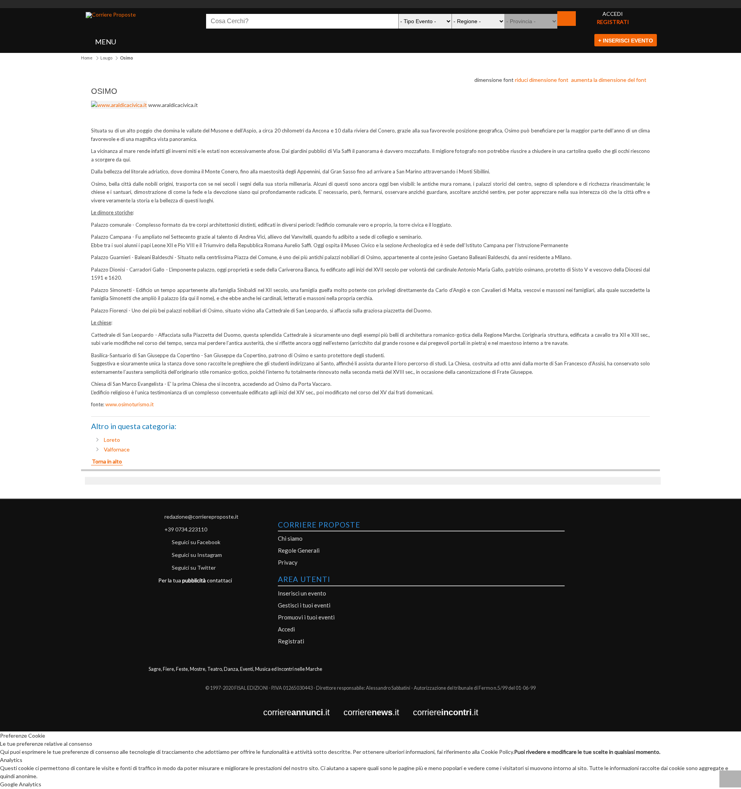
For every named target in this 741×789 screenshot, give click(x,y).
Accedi (286, 629)
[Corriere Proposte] (111, 15)
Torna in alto (107, 461)
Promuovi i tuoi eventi (306, 617)
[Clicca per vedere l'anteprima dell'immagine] (119, 105)
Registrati (291, 641)
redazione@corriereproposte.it (201, 516)
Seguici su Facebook (196, 542)
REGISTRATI (613, 22)
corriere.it (303, 713)
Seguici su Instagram (197, 554)
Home (87, 57)
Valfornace (117, 449)
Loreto (112, 439)
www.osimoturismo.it (129, 404)
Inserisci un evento (302, 593)
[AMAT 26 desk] (370, 4)
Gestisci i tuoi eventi (304, 605)
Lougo (106, 57)
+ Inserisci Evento (625, 40)
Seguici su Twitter (194, 567)
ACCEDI (612, 13)
